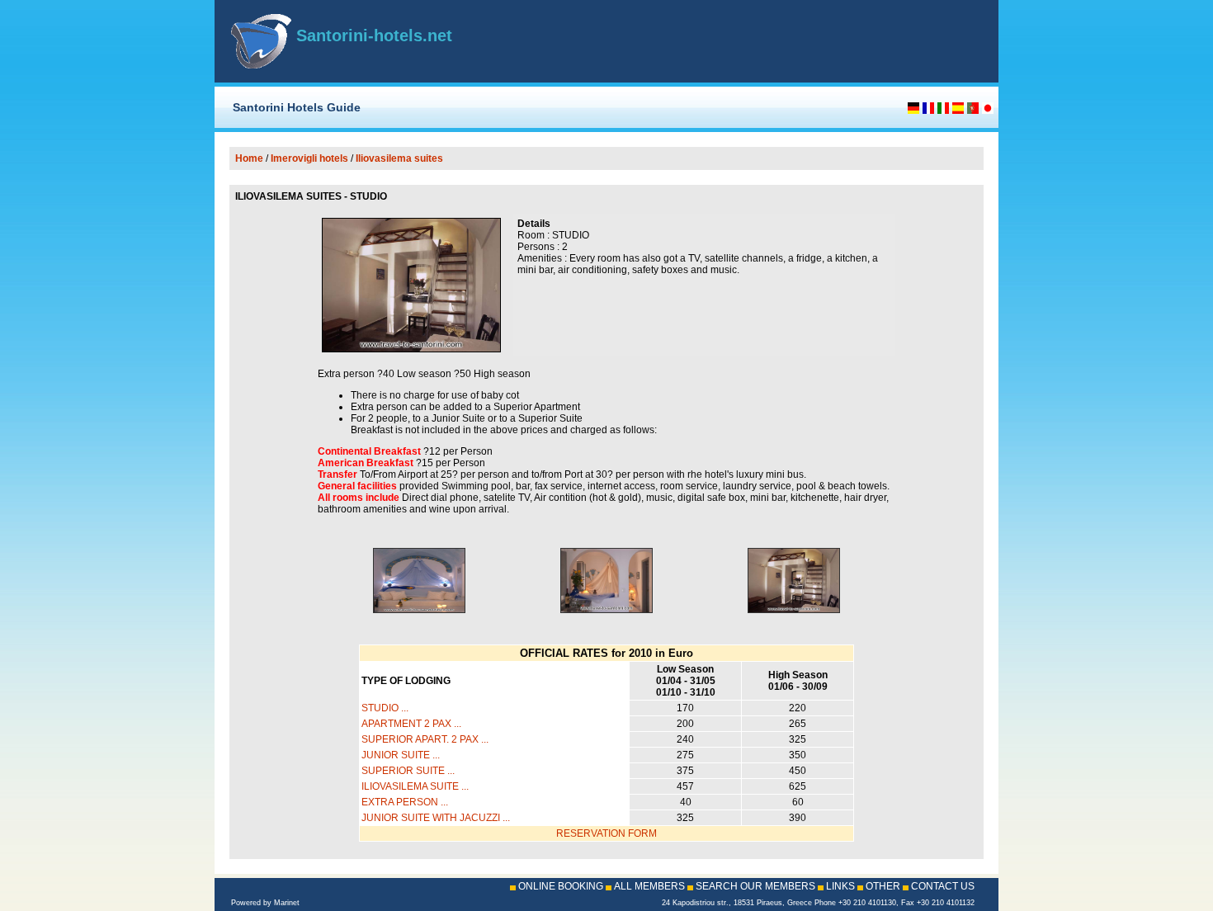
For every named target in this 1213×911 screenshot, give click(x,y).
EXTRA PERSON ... (404, 802)
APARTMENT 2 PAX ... (411, 723)
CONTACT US (943, 886)
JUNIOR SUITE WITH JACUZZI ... (435, 818)
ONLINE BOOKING (560, 886)
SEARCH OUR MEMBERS (755, 886)
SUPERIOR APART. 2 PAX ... (425, 739)
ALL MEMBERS (649, 886)
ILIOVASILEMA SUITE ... (415, 786)
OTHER (883, 886)
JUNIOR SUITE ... (400, 755)
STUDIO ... (384, 708)
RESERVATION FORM (606, 833)
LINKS (840, 886)
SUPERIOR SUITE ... (408, 770)
